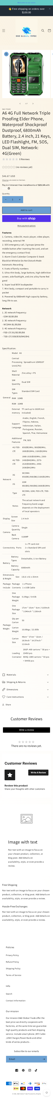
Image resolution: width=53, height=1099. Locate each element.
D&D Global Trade (22, 1094)
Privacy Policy (12, 955)
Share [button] (8, 704)
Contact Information (15, 1000)
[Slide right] (33, 103)
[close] (49, 8)
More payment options (27, 225)
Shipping (5, 180)
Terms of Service (13, 975)
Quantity (6, 193)
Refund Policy (12, 962)
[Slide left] (20, 103)
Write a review (26, 730)
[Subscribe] (43, 1059)
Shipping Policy (13, 968)
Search (9, 993)
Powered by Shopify (34, 1094)
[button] (3, 30)
